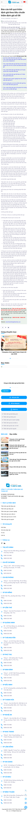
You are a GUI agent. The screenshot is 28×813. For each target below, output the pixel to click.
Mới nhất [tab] (4, 434)
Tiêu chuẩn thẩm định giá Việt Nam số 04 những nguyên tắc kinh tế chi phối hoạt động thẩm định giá (14, 65)
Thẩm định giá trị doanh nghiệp (9, 511)
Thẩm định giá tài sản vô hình (8, 516)
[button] (1, 2)
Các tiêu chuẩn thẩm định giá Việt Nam (12, 58)
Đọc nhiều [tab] (13, 434)
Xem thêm (6, 390)
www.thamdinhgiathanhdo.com (13, 322)
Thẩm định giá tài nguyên (7, 519)
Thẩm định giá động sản (7, 508)
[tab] (10, 358)
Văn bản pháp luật (5, 530)
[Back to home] (14, 2)
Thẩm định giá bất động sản (8, 506)
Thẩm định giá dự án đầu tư (8, 514)
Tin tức (3, 532)
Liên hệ (3, 535)
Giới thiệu (3, 527)
